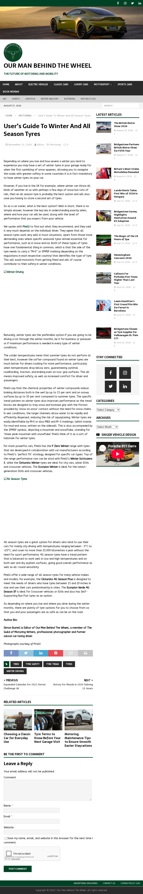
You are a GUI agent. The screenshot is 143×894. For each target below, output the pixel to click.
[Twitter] (132, 3)
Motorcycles (88, 99)
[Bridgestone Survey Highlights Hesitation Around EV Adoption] (103, 215)
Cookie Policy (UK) (130, 883)
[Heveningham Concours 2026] (103, 259)
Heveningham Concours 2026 (122, 256)
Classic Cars (61, 84)
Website (9, 827)
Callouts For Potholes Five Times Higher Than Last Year (125, 278)
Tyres (69, 664)
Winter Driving (15, 671)
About (19, 84)
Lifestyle (30, 99)
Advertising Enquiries (85, 883)
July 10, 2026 (123, 262)
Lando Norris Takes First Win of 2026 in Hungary (126, 193)
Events (16, 99)
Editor (40, 144)
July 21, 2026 (123, 225)
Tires (16, 664)
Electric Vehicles (38, 84)
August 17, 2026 (125, 155)
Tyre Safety (32, 664)
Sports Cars (125, 84)
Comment (10, 777)
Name (8, 805)
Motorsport (101, 84)
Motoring (69, 99)
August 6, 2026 (124, 176)
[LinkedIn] (139, 3)
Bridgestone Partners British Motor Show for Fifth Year (126, 147)
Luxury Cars (81, 84)
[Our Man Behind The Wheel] (71, 37)
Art (5, 99)
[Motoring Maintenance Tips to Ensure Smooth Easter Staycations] (79, 719)
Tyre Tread (52, 664)
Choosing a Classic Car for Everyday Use (17, 738)
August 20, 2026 (125, 130)
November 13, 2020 (20, 144)
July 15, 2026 (123, 243)
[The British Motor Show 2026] (103, 127)
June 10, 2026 (124, 342)
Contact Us (109, 883)
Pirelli (26, 226)
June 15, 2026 (124, 315)
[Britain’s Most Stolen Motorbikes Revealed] (103, 173)
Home (6, 84)
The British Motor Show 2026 (124, 124)
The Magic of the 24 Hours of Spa (126, 237)
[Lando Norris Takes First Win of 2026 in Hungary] (103, 194)
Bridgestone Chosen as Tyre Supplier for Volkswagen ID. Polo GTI (126, 333)
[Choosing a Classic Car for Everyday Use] (18, 719)
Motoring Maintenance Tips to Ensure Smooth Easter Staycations (78, 740)
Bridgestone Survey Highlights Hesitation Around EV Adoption (125, 216)
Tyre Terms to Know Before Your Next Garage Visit (47, 738)
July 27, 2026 (123, 201)
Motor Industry (50, 99)
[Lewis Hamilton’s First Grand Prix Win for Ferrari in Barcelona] (103, 305)
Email (7, 816)
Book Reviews (11, 91)
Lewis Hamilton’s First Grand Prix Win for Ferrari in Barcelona (126, 306)
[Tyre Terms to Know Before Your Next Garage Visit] (48, 719)
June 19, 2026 (124, 287)
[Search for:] (120, 105)
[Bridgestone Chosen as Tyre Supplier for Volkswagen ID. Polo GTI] (103, 333)
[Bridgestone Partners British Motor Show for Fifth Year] (103, 148)
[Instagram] (125, 3)
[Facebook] (118, 3)
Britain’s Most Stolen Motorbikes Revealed (126, 170)
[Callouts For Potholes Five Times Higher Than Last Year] (103, 277)
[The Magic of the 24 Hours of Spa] (103, 240)
